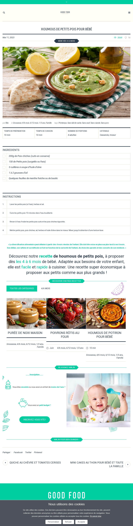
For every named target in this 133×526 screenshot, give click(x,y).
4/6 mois (25, 123)
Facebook (18, 452)
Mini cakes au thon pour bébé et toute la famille (96, 464)
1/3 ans (42, 123)
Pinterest (38, 452)
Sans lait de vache (74, 123)
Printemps (63, 123)
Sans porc (105, 123)
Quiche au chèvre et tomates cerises (35, 462)
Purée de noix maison (25, 333)
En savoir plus (95, 516)
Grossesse (17, 123)
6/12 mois (34, 123)
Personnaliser (53, 522)
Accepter (81, 522)
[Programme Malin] (66, 495)
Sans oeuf (86, 123)
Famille (49, 123)
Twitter (28, 452)
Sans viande (95, 123)
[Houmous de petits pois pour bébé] (66, 83)
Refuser (68, 522)
